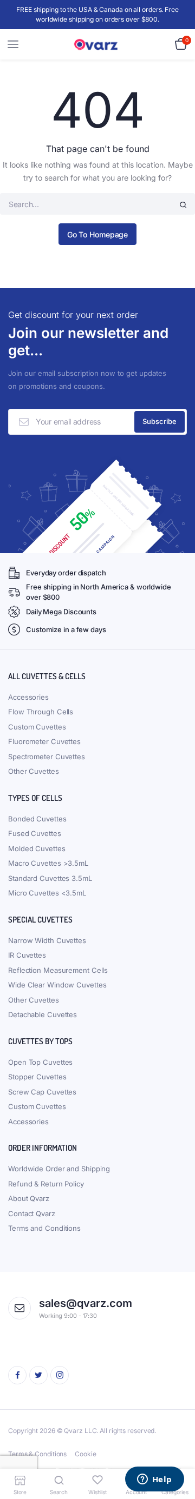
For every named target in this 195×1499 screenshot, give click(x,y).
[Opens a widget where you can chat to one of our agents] (154, 1480)
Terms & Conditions (37, 1454)
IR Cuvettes (27, 955)
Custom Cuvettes (37, 726)
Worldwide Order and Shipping (59, 1168)
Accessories (28, 697)
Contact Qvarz (31, 1213)
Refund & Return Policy (46, 1183)
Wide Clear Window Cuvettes (57, 984)
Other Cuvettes (33, 771)
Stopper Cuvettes (37, 1076)
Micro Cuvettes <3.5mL (47, 892)
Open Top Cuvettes (40, 1062)
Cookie (85, 1454)
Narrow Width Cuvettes (47, 940)
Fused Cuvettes (34, 833)
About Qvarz (28, 1198)
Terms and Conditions (44, 1228)
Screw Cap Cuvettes (42, 1091)
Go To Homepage (97, 234)
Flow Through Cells (40, 711)
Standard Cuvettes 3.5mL (50, 878)
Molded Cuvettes (37, 848)
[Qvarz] (98, 44)
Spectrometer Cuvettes (46, 756)
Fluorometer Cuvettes (44, 741)
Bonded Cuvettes (37, 818)
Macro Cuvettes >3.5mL (48, 863)
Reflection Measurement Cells (58, 970)
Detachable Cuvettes (42, 1014)
